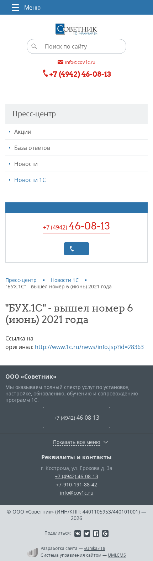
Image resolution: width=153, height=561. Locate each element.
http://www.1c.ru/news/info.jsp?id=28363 (89, 347)
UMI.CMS (117, 555)
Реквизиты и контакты (76, 457)
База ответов (32, 148)
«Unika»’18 (94, 548)
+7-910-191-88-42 (76, 484)
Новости (26, 164)
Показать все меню (76, 442)
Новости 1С (30, 180)
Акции (22, 132)
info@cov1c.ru (77, 492)
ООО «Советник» (31, 376)
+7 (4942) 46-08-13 (76, 476)
